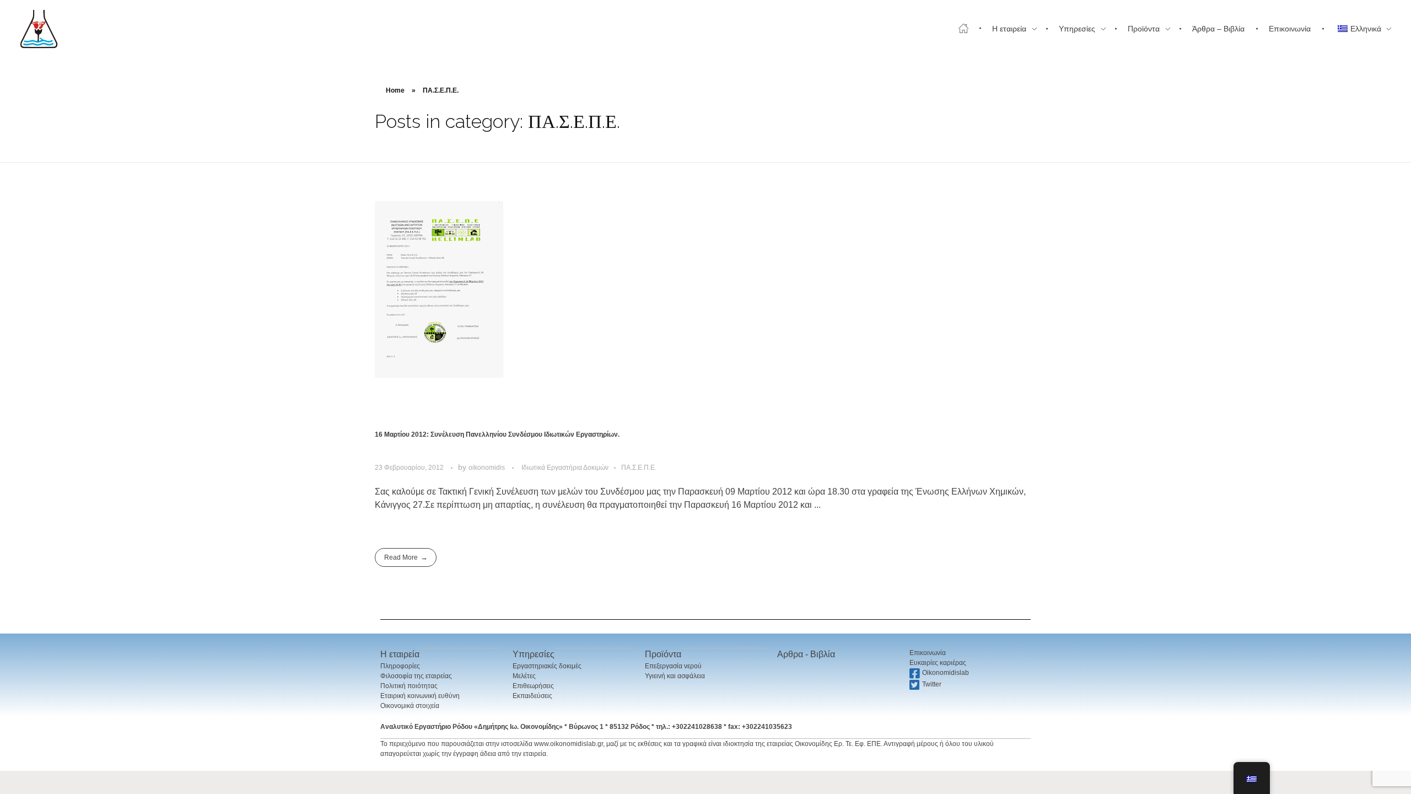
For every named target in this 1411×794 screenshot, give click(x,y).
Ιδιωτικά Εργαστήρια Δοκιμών (564, 467)
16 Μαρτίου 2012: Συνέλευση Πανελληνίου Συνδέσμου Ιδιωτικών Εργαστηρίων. (497, 434)
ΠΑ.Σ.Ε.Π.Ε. (638, 467)
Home (395, 90)
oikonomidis (487, 467)
